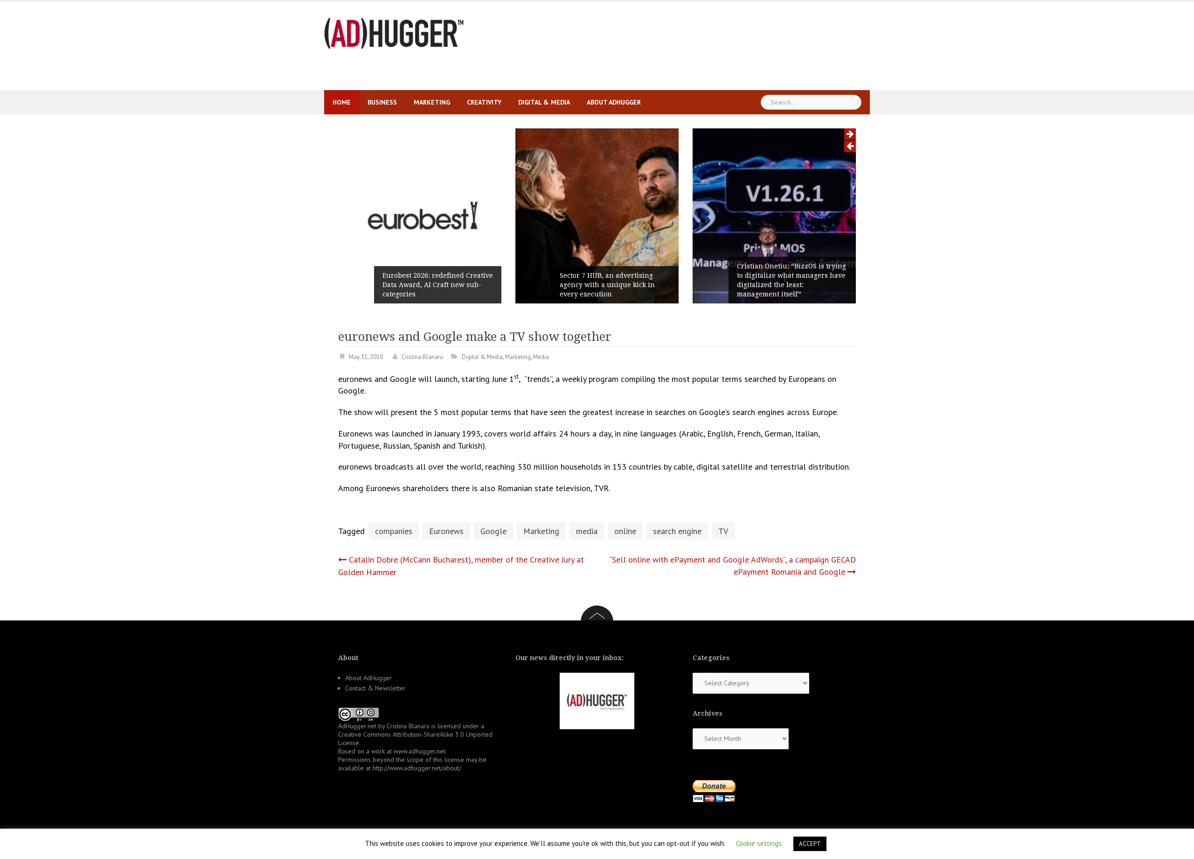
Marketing (432, 102)
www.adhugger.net (419, 751)
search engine (677, 531)
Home (342, 102)
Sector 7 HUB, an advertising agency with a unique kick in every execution (607, 285)
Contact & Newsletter (375, 688)
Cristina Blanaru (422, 357)
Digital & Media (544, 102)
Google (493, 531)
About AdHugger (614, 102)
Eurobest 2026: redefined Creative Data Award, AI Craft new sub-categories (437, 285)
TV (723, 531)
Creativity (484, 102)
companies (393, 531)
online (625, 531)
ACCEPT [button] (810, 844)
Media (541, 357)
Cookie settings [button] (759, 843)
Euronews (446, 531)
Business (382, 102)
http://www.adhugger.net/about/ (417, 768)
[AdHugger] (394, 32)
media (586, 531)
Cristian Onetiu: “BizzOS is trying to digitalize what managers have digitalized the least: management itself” (791, 280)
